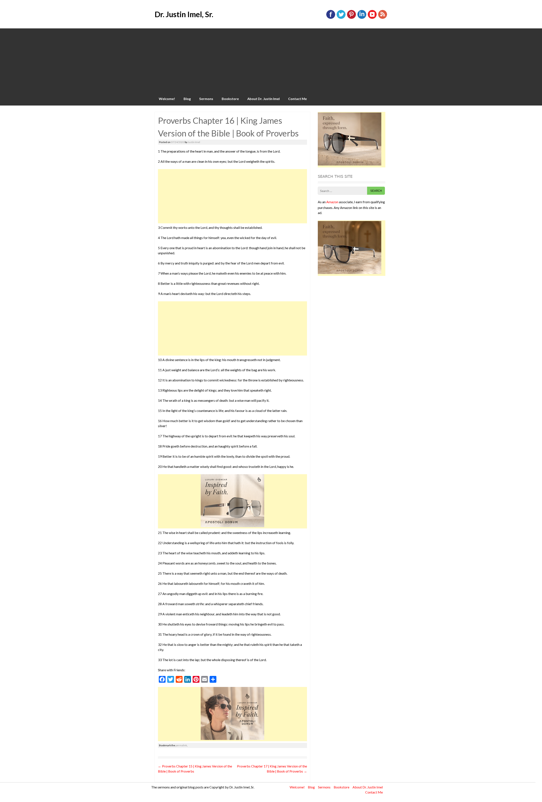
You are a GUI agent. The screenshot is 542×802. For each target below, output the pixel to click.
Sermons (206, 99)
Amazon (332, 202)
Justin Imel (194, 142)
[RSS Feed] (382, 18)
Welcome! (167, 99)
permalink (181, 745)
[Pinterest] (351, 18)
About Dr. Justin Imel (263, 99)
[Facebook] (331, 18)
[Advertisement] (271, 60)
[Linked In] (362, 18)
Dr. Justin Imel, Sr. (184, 14)
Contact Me (297, 99)
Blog (187, 99)
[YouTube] (372, 18)
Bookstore (230, 99)
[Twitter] (341, 18)
